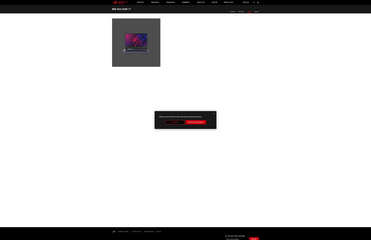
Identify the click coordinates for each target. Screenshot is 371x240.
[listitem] (136, 42)
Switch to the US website (195, 122)
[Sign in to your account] (258, 2)
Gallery (249, 11)
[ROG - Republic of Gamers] (120, 2)
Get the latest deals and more (235, 236)
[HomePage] (113, 232)
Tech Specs (241, 11)
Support (256, 11)
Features (232, 11)
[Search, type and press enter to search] (254, 2)
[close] (214, 114)
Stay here (175, 122)
